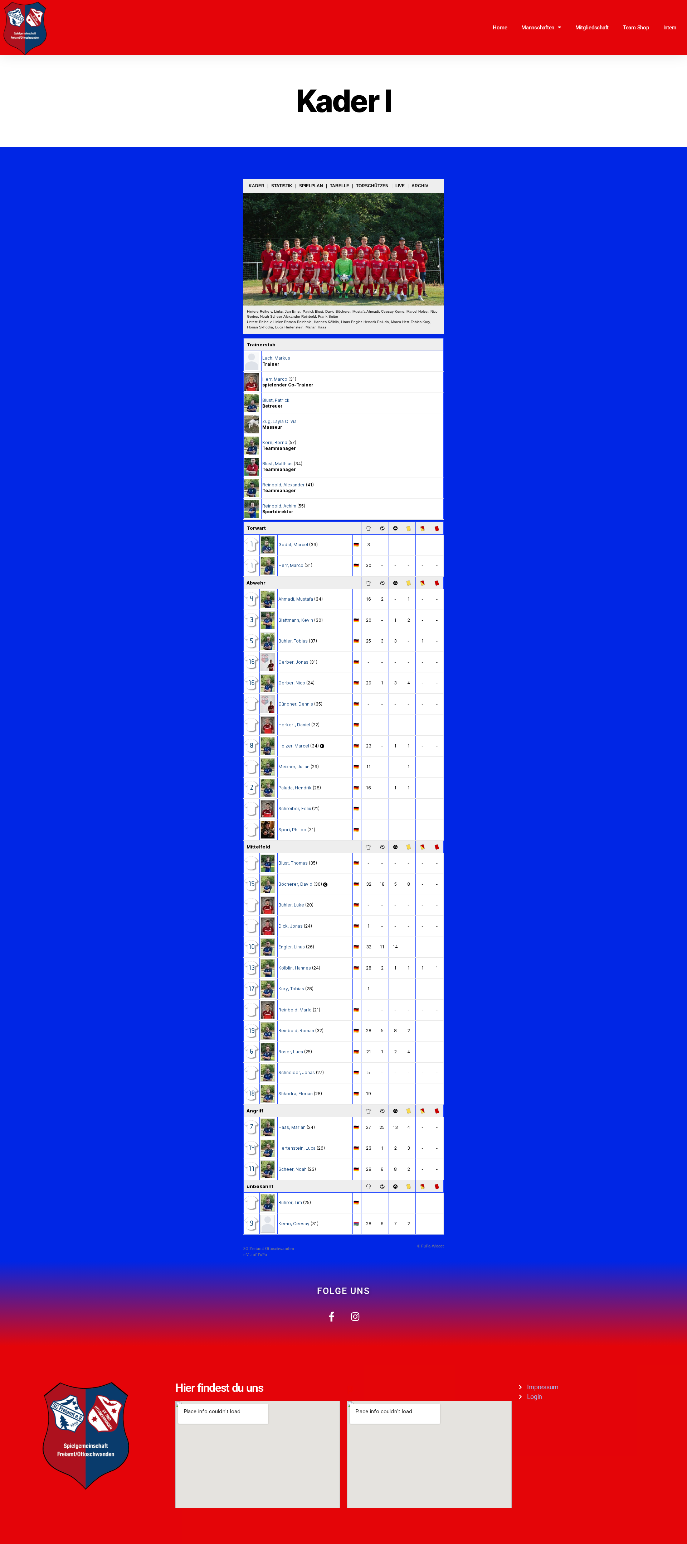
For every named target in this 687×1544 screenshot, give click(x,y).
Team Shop (636, 27)
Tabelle (339, 185)
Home (500, 27)
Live (400, 185)
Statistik (281, 185)
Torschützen (372, 185)
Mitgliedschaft (592, 27)
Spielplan (311, 185)
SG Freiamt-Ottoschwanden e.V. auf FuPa (268, 1251)
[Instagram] (355, 1316)
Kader (256, 185)
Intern (669, 27)
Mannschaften (537, 27)
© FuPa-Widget (430, 1246)
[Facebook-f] (331, 1316)
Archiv (419, 185)
